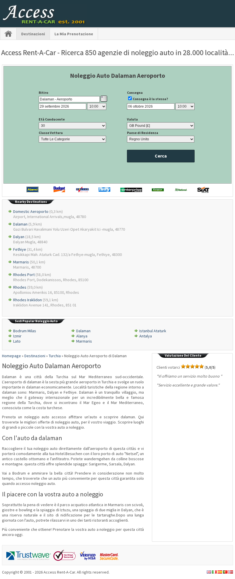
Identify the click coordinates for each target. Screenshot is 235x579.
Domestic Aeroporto (30, 211)
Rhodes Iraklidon (27, 299)
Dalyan (18, 236)
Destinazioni (33, 33)
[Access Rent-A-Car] (44, 23)
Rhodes (19, 287)
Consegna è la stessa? (150, 99)
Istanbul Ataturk (152, 330)
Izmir (17, 336)
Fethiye (19, 249)
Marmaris (21, 262)
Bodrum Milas (24, 330)
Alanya (81, 336)
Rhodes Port (24, 274)
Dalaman (20, 224)
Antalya (145, 336)
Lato (17, 341)
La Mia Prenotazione (73, 33)
